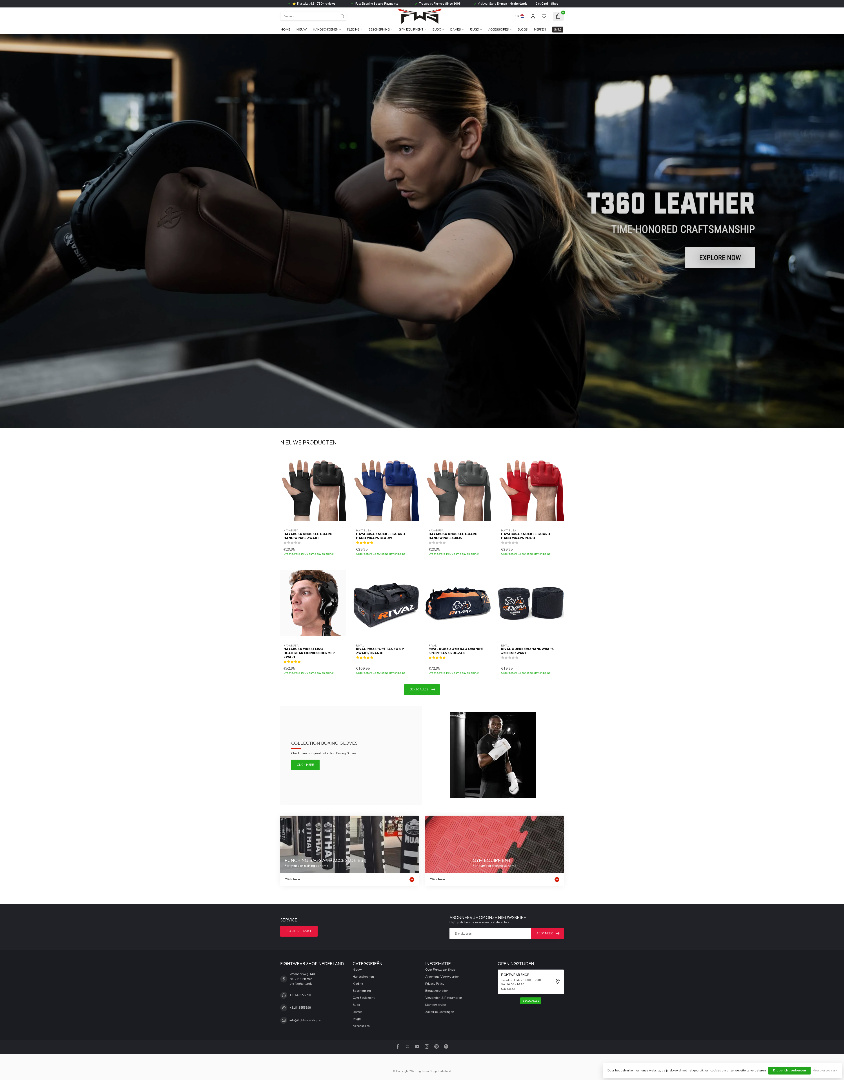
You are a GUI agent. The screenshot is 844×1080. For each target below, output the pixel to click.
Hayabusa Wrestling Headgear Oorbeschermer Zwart (309, 653)
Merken (540, 29)
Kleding (353, 29)
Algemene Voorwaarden (442, 977)
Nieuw (301, 29)
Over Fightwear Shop (440, 970)
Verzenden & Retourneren (443, 998)
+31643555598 (300, 995)
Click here (305, 765)
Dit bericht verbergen (789, 1070)
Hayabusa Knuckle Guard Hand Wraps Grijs (453, 536)
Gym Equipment (411, 29)
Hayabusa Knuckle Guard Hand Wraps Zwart (308, 536)
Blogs (523, 29)
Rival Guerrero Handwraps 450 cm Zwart (527, 651)
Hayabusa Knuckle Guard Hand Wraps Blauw (380, 536)
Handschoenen (325, 29)
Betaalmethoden (437, 991)
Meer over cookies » (825, 1070)
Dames (455, 29)
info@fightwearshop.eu (305, 1020)
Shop (554, 4)
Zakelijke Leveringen (439, 1012)
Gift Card (541, 4)
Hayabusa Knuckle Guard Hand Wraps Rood (525, 536)
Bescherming (379, 29)
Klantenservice (299, 931)
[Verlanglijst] (544, 16)
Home (285, 29)
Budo (437, 29)
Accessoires (498, 29)
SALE (558, 29)
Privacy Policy (434, 984)
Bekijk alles (419, 689)
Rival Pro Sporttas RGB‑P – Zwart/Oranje (381, 651)
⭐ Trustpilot (313, 4)
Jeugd (474, 29)
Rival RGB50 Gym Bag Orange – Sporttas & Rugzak (457, 651)
